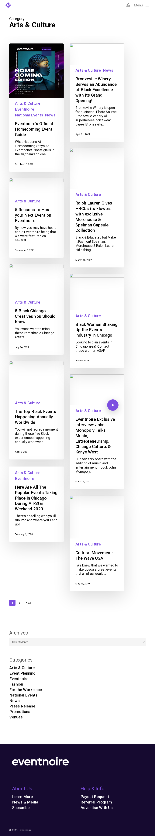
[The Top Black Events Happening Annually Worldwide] (36, 410)
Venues (16, 717)
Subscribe (21, 808)
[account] (128, 5)
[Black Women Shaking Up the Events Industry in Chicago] (97, 321)
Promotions (19, 712)
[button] (142, 5)
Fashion (16, 684)
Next (28, 602)
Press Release (22, 706)
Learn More (22, 797)
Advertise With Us (97, 808)
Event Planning (22, 673)
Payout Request (95, 797)
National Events (29, 115)
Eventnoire (24, 109)
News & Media (25, 802)
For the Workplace (25, 690)
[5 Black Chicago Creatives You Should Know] (36, 309)
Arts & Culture (27, 103)
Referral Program (96, 802)
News (50, 115)
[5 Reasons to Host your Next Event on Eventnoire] (36, 218)
